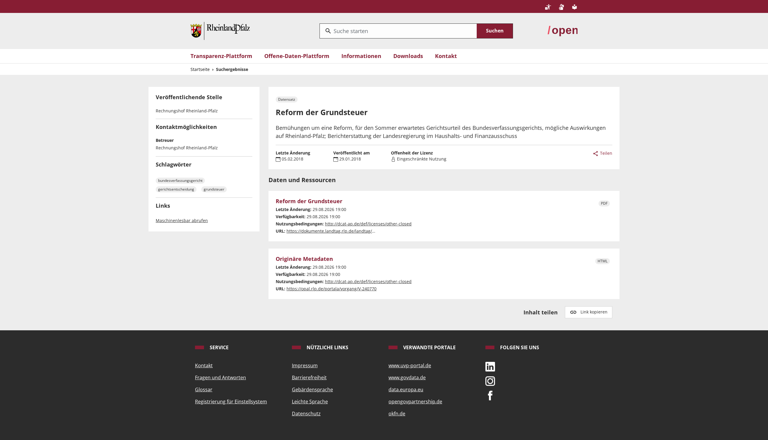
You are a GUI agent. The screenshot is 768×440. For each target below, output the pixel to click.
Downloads (408, 56)
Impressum (305, 365)
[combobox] (398, 31)
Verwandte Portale (429, 347)
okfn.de (396, 413)
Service (218, 347)
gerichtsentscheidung (176, 189)
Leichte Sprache (310, 401)
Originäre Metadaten (304, 259)
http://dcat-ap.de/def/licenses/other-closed (368, 224)
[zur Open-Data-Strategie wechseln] (563, 30)
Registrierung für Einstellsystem (231, 401)
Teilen (605, 153)
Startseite (200, 69)
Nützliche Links (326, 347)
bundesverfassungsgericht (180, 180)
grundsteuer (214, 189)
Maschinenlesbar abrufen (182, 220)
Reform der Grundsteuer (309, 201)
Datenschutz (306, 413)
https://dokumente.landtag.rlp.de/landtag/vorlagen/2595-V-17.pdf (352, 231)
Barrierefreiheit (309, 377)
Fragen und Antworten (220, 377)
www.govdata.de (407, 377)
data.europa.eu (405, 389)
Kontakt (446, 56)
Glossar (203, 389)
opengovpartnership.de (415, 401)
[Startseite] (220, 30)
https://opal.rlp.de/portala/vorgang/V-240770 (331, 289)
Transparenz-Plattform (221, 56)
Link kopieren (594, 312)
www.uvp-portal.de (409, 365)
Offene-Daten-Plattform (296, 56)
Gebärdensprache (312, 389)
